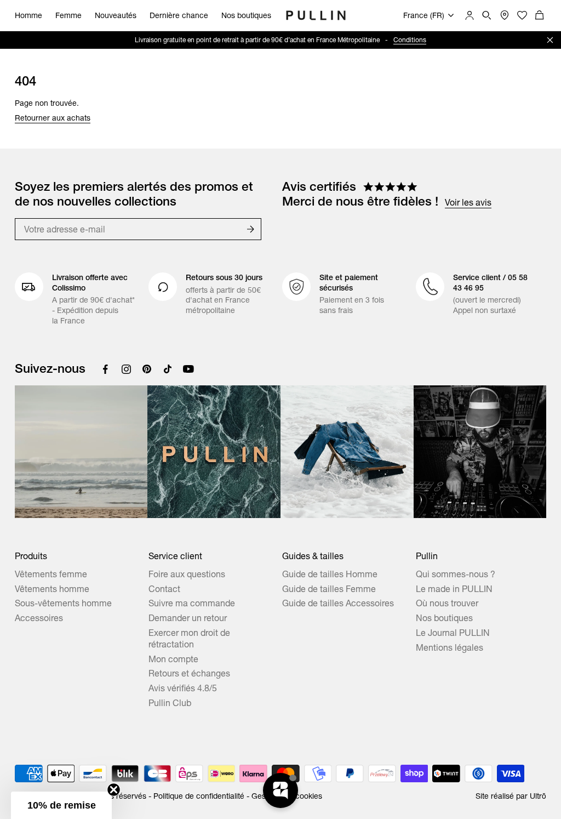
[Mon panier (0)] (539, 15)
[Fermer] (550, 40)
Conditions (409, 40)
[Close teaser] (114, 790)
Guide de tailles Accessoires (338, 603)
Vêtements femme (51, 573)
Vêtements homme (52, 588)
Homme (28, 15)
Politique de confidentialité (198, 796)
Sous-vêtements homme (63, 603)
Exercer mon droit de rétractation (189, 638)
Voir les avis (468, 202)
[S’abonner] (250, 229)
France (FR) (423, 15)
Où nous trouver (447, 603)
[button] (61, 805)
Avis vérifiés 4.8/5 (182, 687)
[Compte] (469, 15)
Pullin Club (169, 702)
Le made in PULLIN (454, 588)
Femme (68, 15)
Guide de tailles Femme (329, 588)
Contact (164, 588)
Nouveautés (115, 15)
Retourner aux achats (52, 118)
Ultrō (538, 796)
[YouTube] (188, 369)
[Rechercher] (487, 15)
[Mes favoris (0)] (522, 15)
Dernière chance (179, 15)
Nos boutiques (246, 15)
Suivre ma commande (191, 603)
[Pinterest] (146, 369)
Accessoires (39, 617)
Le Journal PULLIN (453, 632)
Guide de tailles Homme (329, 573)
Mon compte (173, 658)
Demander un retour (187, 617)
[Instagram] (126, 369)
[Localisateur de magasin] (504, 15)
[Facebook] (105, 369)
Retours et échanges (189, 673)
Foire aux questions (186, 573)
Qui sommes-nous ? (455, 573)
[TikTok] (167, 369)
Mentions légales (449, 647)
